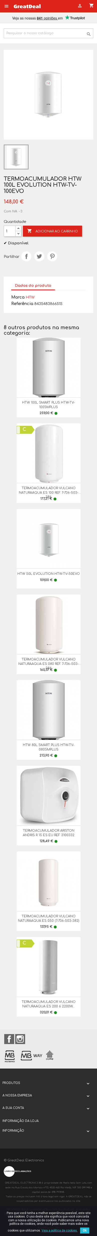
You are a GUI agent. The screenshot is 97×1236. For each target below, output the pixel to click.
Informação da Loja (20, 1121)
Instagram (20, 1039)
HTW (30, 297)
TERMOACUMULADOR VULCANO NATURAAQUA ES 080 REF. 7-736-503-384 (48, 664)
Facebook (9, 1039)
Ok (85, 1230)
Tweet (39, 256)
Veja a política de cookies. (60, 1230)
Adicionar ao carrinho (52, 230)
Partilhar (26, 256)
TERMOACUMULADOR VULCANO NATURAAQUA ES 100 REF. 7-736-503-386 (48, 492)
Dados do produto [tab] (33, 286)
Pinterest (52, 256)
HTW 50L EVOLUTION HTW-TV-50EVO (48, 574)
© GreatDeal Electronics (24, 1160)
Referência (22, 304)
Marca (18, 297)
